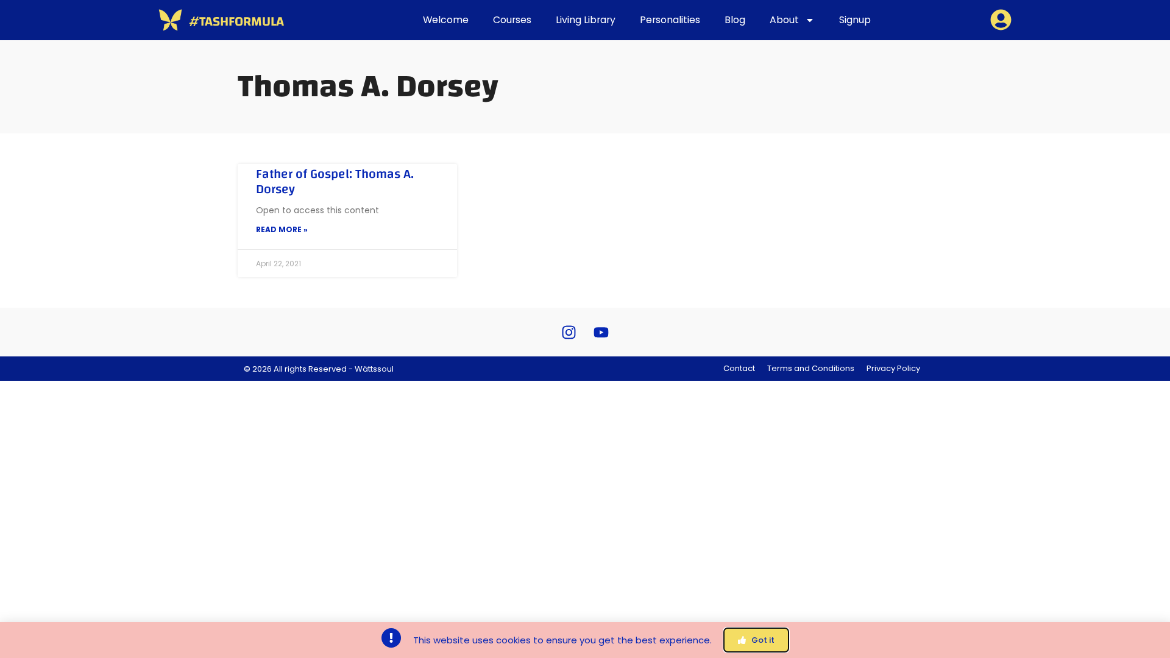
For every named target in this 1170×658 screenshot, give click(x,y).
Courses (512, 20)
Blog (735, 20)
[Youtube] (601, 332)
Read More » (282, 229)
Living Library (585, 20)
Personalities (670, 20)
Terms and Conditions (810, 368)
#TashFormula (236, 21)
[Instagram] (569, 332)
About (784, 20)
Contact (739, 368)
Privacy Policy (893, 368)
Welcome (446, 20)
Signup (855, 20)
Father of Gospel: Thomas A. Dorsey (335, 181)
